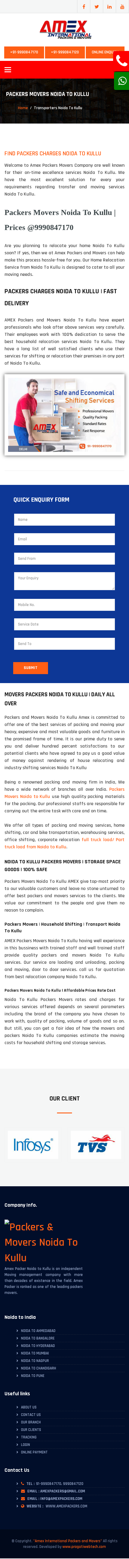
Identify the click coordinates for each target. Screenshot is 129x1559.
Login (25, 1444)
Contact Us (31, 1414)
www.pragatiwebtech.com (84, 1546)
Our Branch (31, 1422)
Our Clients (31, 1429)
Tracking (29, 1437)
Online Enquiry (105, 52)
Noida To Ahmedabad (38, 1330)
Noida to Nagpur (35, 1360)
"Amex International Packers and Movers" (67, 1541)
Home (23, 108)
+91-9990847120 (65, 52)
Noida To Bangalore (38, 1338)
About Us (29, 1407)
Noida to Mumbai (35, 1353)
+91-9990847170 (24, 52)
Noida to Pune (32, 1375)
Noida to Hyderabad (38, 1345)
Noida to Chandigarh (38, 1368)
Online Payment (34, 1452)
